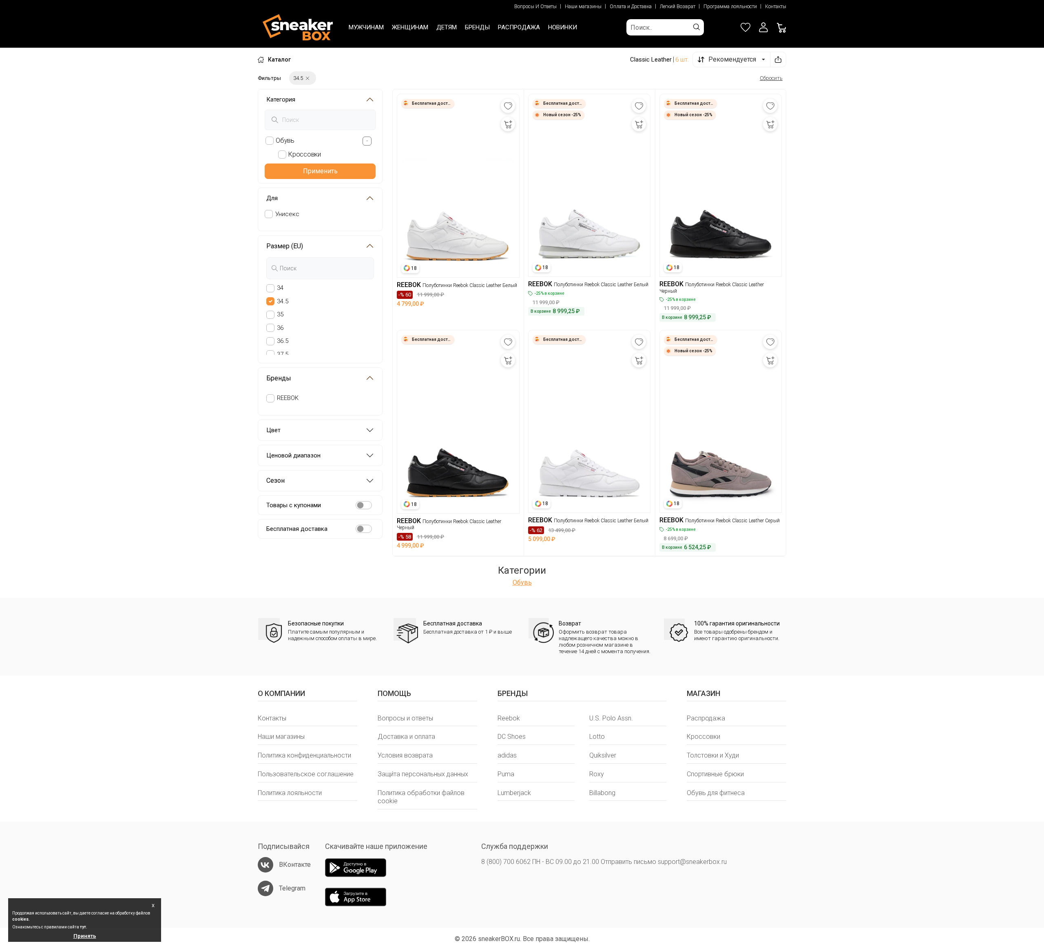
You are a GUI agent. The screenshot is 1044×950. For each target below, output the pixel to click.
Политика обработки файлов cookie (421, 797)
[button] (763, 27)
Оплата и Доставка (631, 6)
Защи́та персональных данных (423, 774)
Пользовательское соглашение (306, 774)
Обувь (522, 582)
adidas (507, 755)
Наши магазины (583, 6)
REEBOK (288, 398)
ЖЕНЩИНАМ (410, 27)
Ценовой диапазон (293, 455)
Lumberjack (514, 793)
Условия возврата (405, 755)
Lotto (597, 736)
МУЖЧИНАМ (366, 27)
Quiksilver (602, 755)
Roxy (596, 774)
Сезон (275, 480)
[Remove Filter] (307, 78)
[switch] (364, 505)
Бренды (278, 378)
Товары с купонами (293, 505)
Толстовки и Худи (713, 755)
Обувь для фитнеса (716, 793)
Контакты (775, 6)
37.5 (282, 354)
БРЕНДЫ (477, 27)
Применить (320, 171)
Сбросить (771, 78)
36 (280, 327)
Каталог (279, 59)
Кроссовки (703, 736)
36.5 (282, 341)
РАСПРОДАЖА (519, 27)
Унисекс (287, 214)
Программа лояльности (730, 6)
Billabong (602, 793)
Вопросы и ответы (405, 718)
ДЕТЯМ (446, 27)
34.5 (282, 301)
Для (272, 198)
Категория (280, 99)
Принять (84, 936)
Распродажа (706, 718)
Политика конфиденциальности (304, 755)
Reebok (509, 718)
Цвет (273, 430)
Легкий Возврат (677, 6)
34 (280, 288)
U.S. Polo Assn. (611, 718)
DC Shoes (512, 736)
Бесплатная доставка (296, 528)
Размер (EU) (284, 246)
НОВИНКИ (562, 27)
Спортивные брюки (715, 774)
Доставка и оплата (406, 736)
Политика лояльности (290, 793)
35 (280, 314)
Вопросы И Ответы (535, 6)
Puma (506, 774)
